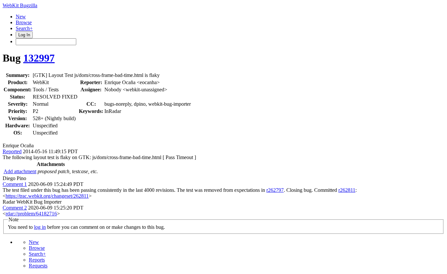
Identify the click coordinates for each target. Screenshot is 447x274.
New (21, 16)
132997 (39, 58)
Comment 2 (15, 207)
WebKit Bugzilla (20, 5)
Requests (38, 265)
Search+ (24, 28)
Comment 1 (15, 184)
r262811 (346, 190)
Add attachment (20, 171)
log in (40, 227)
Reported (12, 151)
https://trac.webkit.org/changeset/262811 (47, 196)
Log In (24, 34)
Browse (24, 22)
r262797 (275, 190)
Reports (37, 260)
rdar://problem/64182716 (31, 213)
